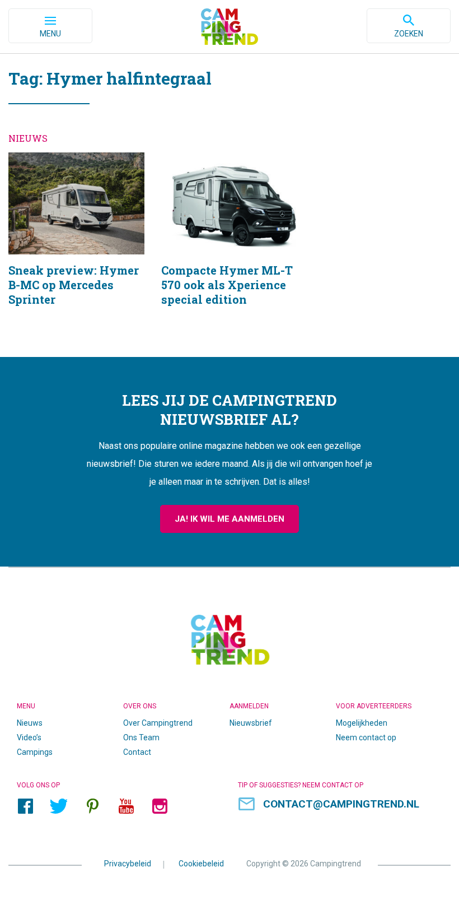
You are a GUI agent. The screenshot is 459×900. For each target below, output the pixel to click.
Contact (137, 752)
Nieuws (30, 722)
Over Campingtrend (158, 722)
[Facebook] (25, 805)
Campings (35, 752)
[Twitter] (58, 805)
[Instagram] (159, 805)
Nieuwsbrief (251, 722)
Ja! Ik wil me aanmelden (229, 519)
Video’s (29, 737)
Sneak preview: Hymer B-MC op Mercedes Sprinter (76, 243)
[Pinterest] (92, 805)
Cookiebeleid (201, 863)
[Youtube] (126, 805)
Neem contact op (366, 737)
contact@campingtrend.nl (341, 803)
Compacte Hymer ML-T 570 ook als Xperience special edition (229, 243)
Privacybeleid (127, 863)
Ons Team (141, 737)
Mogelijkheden (361, 722)
